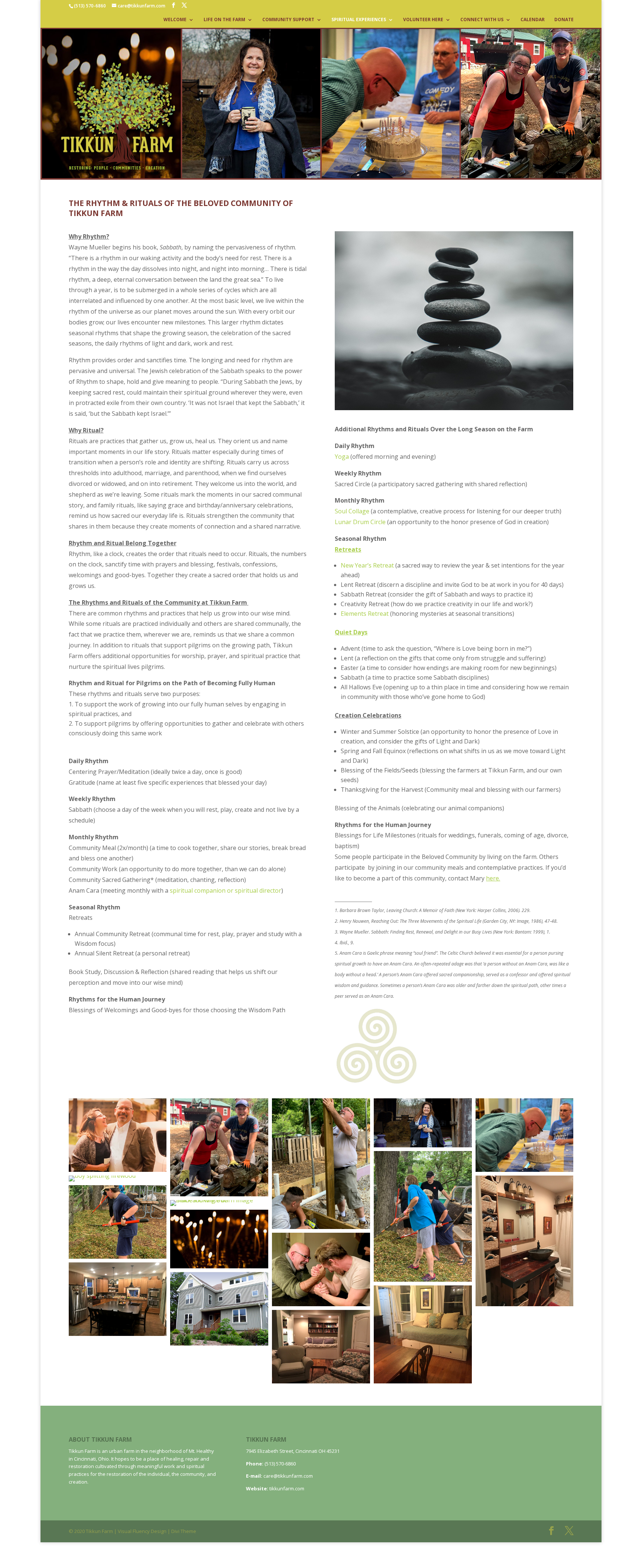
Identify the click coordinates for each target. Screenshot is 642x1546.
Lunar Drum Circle (360, 522)
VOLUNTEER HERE (423, 20)
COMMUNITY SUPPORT (288, 20)
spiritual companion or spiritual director (225, 890)
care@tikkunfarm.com (288, 1476)
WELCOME (175, 20)
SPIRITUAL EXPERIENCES (358, 20)
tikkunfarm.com (286, 1488)
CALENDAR (533, 20)
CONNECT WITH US (481, 20)
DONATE (564, 20)
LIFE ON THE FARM (224, 20)
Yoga (342, 456)
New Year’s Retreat (367, 565)
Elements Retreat (365, 613)
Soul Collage (352, 511)
